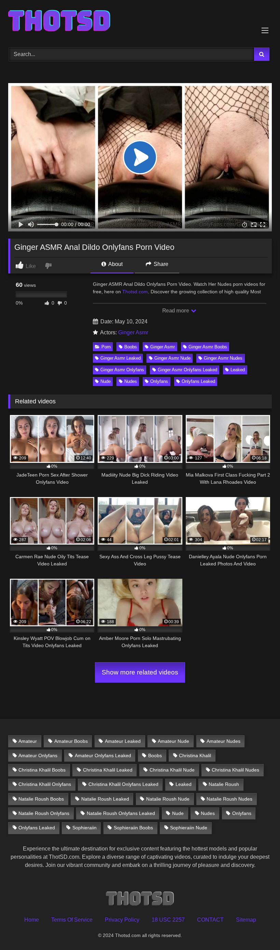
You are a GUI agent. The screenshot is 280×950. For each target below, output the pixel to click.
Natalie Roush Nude (168, 799)
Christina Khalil (195, 755)
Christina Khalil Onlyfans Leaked (123, 784)
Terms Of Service (72, 920)
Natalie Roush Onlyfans (43, 813)
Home (31, 920)
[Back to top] (258, 929)
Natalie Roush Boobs (41, 799)
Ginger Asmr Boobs (207, 346)
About (115, 264)
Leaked (237, 369)
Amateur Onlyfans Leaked (103, 755)
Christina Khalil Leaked (107, 770)
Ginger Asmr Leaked (120, 358)
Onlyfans (159, 381)
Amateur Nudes (223, 741)
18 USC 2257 (168, 920)
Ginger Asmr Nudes (223, 358)
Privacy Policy (122, 920)
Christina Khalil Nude (172, 770)
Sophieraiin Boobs (133, 827)
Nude (105, 381)
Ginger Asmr (133, 332)
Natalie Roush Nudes (229, 799)
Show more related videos (140, 672)
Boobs (130, 346)
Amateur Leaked (123, 741)
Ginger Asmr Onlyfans (122, 369)
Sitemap (246, 920)
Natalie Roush (224, 784)
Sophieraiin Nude (188, 827)
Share (160, 264)
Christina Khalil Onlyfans (44, 784)
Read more (176, 310)
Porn (106, 346)
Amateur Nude (173, 741)
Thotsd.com (135, 291)
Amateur (27, 741)
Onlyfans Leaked (198, 381)
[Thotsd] (140, 21)
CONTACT (210, 920)
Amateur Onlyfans (37, 755)
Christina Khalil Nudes (235, 770)
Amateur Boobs (71, 741)
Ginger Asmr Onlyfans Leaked (187, 369)
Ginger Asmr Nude (172, 358)
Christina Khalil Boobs (42, 770)
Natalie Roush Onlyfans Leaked (121, 813)
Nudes (130, 381)
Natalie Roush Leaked (105, 799)
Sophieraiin (84, 827)
